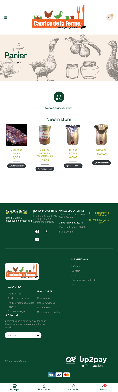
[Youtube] (37, 239)
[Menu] (8, 17)
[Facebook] (37, 231)
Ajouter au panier (17, 166)
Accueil (8, 62)
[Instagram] (45, 231)
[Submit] (37, 335)
